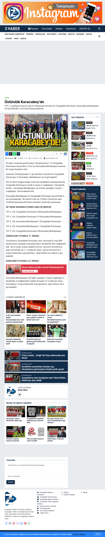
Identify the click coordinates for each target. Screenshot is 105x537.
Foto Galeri (47, 28)
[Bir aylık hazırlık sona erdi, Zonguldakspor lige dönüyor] (56, 411)
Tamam (98, 534)
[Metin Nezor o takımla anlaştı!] (56, 432)
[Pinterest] (14, 523)
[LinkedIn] (21, 523)
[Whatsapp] (29, 523)
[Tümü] (98, 117)
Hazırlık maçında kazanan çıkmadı (12, 440)
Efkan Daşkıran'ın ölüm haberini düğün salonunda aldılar (91, 137)
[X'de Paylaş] (10, 154)
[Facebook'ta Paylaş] (6, 154)
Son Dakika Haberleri (47, 511)
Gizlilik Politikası (69, 495)
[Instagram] (17, 523)
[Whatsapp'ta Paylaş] (14, 154)
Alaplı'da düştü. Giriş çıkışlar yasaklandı (92, 127)
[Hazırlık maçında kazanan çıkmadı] (15, 432)
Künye (85, 492)
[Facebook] (6, 523)
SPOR (16, 39)
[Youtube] (25, 523)
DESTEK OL (84, 28)
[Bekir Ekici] (11, 391)
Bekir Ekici (10, 158)
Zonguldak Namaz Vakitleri (49, 499)
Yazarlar (34, 28)
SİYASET (8, 39)
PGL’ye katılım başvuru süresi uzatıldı (35, 440)
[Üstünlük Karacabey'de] (36, 132)
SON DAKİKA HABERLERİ (14, 34)
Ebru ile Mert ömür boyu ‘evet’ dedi (92, 157)
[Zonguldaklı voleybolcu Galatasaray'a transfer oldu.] (36, 411)
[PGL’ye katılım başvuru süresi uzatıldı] (36, 432)
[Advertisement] (52, 67)
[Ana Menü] (99, 36)
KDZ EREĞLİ (51, 34)
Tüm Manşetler (45, 508)
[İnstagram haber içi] (52, 12)
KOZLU (89, 173)
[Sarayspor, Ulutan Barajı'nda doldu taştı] (15, 411)
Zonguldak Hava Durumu (48, 497)
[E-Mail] (19, 394)
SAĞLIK (23, 39)
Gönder (11, 482)
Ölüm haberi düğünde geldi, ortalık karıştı (92, 177)
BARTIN (71, 34)
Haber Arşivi (44, 513)
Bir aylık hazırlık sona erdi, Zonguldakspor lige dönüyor (56, 420)
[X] (10, 523)
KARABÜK (80, 34)
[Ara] (99, 29)
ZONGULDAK (40, 34)
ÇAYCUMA (62, 34)
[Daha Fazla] (18, 154)
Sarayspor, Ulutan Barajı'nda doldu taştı (14, 420)
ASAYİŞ (89, 34)
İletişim (59, 28)
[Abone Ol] (65, 154)
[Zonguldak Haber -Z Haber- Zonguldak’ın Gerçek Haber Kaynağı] (12, 28)
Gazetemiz (71, 28)
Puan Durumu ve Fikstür (48, 506)
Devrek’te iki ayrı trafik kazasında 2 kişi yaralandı (92, 147)
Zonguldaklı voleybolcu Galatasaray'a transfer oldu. (35, 420)
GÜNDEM (29, 34)
